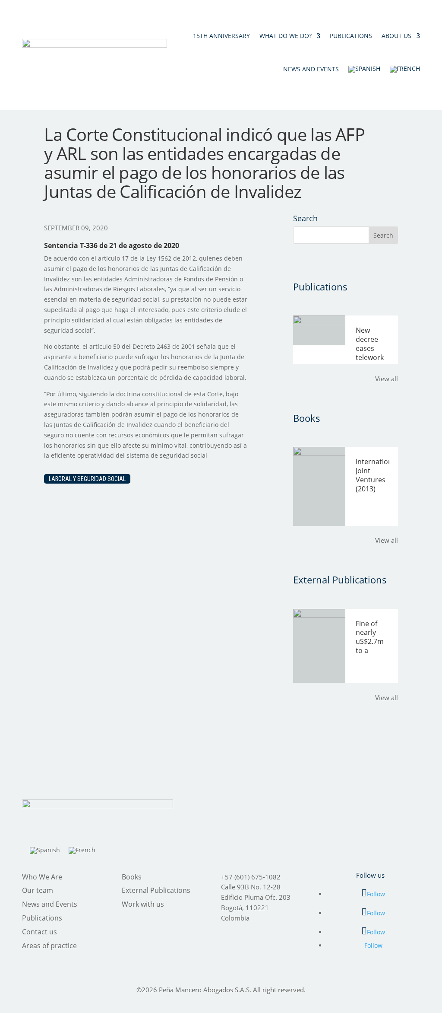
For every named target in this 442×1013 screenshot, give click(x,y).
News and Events (49, 904)
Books (132, 877)
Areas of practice (49, 945)
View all (386, 378)
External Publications (156, 890)
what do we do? (285, 36)
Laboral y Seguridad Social (87, 478)
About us (396, 36)
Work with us (143, 904)
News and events (311, 69)
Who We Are (42, 877)
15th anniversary (221, 36)
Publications (351, 36)
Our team (37, 890)
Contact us (39, 932)
